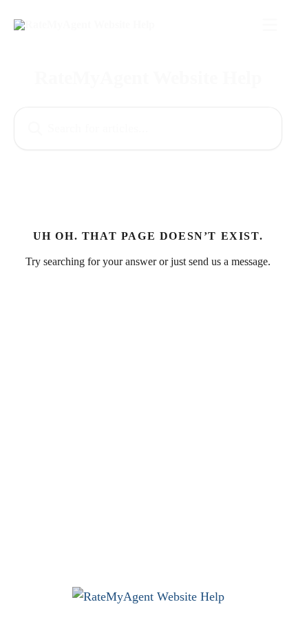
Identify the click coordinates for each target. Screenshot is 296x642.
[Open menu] (269, 25)
